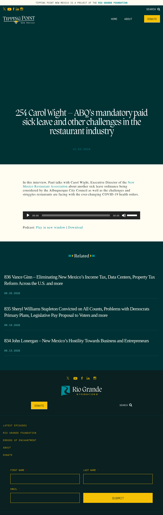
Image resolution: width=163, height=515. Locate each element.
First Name (18, 470)
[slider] (132, 215)
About (128, 19)
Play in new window (50, 227)
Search (151, 9)
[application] (81, 215)
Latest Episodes (15, 425)
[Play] (28, 215)
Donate (152, 19)
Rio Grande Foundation (112, 2)
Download (75, 227)
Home (114, 19)
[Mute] (124, 215)
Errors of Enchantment (19, 440)
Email (15, 488)
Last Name (91, 470)
